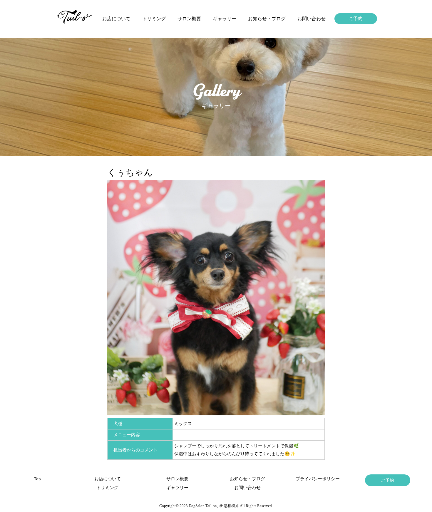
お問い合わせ (311, 18)
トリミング (154, 18)
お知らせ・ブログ (267, 18)
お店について (116, 18)
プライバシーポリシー (318, 478)
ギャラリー (224, 18)
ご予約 (355, 18)
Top (37, 478)
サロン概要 (189, 18)
